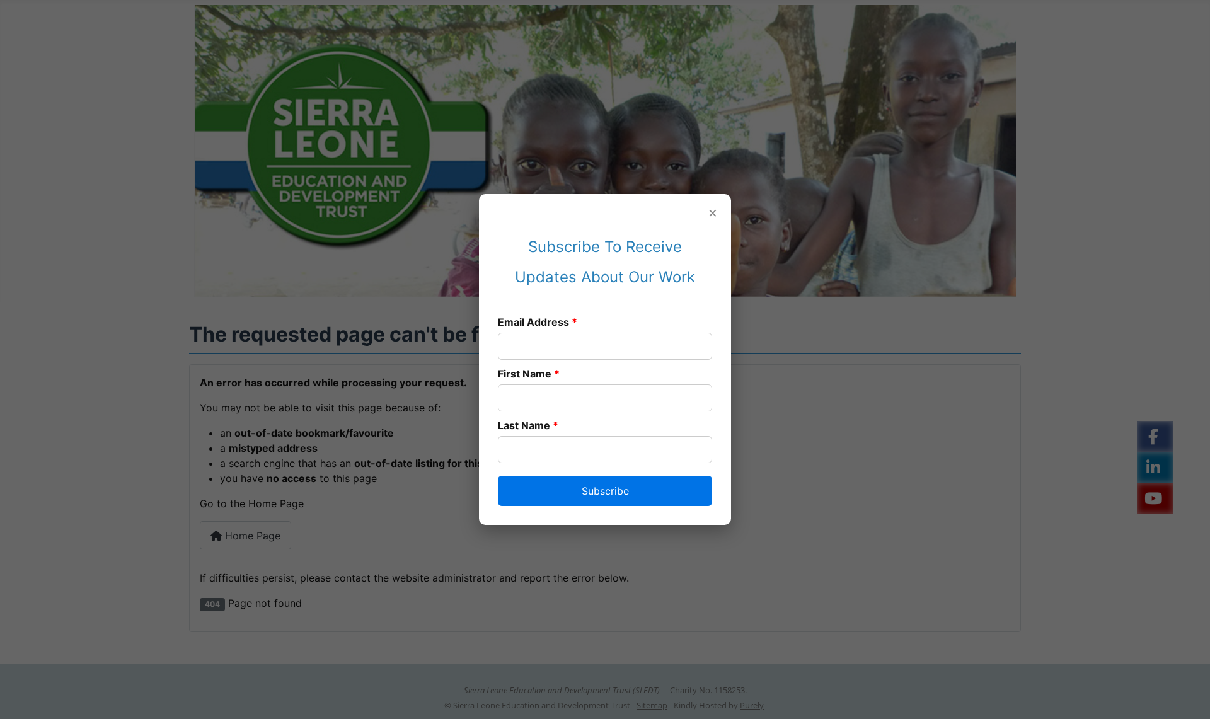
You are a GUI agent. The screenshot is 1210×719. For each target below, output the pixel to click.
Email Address (537, 322)
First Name (529, 373)
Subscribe (605, 491)
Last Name (528, 425)
